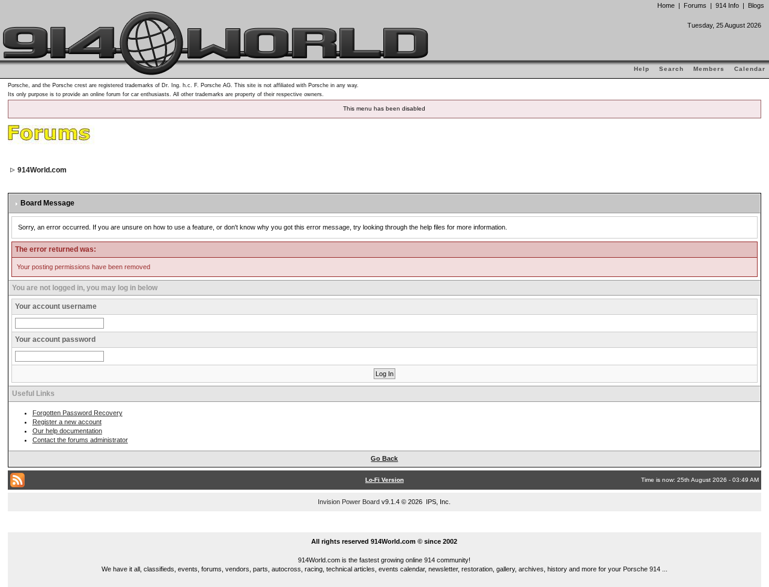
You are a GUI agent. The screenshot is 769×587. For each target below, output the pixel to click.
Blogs (756, 5)
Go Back (384, 458)
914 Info (727, 5)
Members (709, 68)
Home (666, 5)
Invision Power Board (349, 501)
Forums (695, 5)
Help (641, 68)
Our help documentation (67, 430)
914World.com (42, 170)
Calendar (749, 68)
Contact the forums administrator (80, 439)
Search (671, 68)
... (385, 527)
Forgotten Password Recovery (77, 412)
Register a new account (67, 421)
